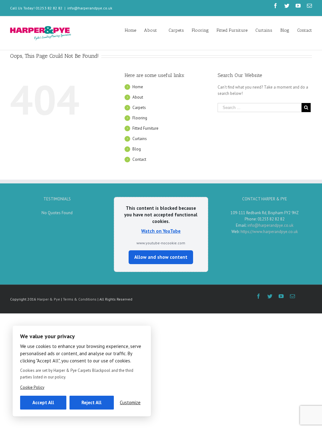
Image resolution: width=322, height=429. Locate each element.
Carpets (139, 107)
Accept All (43, 402)
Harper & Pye (48, 299)
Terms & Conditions (80, 299)
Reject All (91, 402)
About (137, 97)
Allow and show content (160, 257)
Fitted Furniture (145, 128)
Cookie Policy (32, 387)
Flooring (139, 118)
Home (137, 87)
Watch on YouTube (160, 231)
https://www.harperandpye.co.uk (269, 231)
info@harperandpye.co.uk (89, 8)
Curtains (139, 138)
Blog (136, 149)
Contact (139, 159)
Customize (130, 402)
